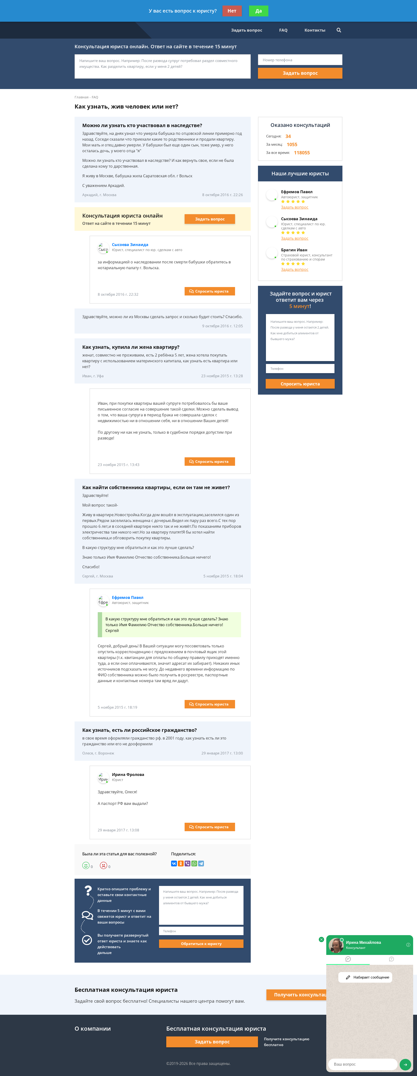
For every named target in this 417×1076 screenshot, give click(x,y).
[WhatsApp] (194, 863)
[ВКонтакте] (174, 863)
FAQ (283, 30)
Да (259, 11)
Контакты (315, 30)
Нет (232, 11)
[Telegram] (201, 863)
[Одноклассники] (181, 863)
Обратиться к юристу (201, 943)
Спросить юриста (212, 291)
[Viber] (187, 863)
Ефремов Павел (127, 597)
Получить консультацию (304, 995)
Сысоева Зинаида (130, 244)
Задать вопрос (246, 30)
